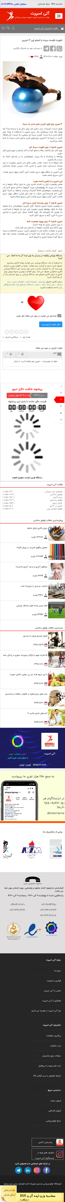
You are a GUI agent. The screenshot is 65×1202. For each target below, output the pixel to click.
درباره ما (57, 970)
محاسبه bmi (57, 4)
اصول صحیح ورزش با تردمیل (35, 635)
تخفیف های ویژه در (45, 1152)
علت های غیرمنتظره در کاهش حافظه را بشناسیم (26, 694)
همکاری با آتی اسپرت (51, 1000)
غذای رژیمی (57, 503)
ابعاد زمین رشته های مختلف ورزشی (31, 605)
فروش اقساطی (54, 1110)
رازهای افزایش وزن (54, 508)
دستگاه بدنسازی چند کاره (23, 284)
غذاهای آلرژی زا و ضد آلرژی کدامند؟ (31, 566)
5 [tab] (61, 413)
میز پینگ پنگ (48, 284)
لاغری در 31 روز (56, 505)
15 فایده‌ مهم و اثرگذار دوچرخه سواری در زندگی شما (25, 655)
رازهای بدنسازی (56, 500)
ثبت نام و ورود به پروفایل (49, 1066)
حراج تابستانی (44, 4)
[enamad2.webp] (32, 931)
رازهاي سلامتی (56, 494)
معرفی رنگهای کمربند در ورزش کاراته (31, 547)
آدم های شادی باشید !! (37, 713)
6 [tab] (61, 420)
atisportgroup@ (55, 813)
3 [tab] (61, 399)
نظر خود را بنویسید (50, 324)
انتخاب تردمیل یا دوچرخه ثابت (33, 586)
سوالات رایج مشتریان (51, 1056)
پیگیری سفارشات (53, 1035)
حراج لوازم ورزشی (53, 1121)
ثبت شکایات (55, 1046)
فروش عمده (55, 1100)
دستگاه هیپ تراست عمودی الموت (27, 477)
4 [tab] (61, 406)
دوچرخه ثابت (31, 281)
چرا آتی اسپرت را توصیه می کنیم (46, 1010)
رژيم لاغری (57, 497)
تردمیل (42, 281)
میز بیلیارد (8, 1184)
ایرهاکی (7, 284)
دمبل (38, 284)
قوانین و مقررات (54, 980)
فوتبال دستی (18, 281)
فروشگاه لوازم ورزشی (52, 1184)
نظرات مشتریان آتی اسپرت (46, 28)
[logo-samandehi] (13, 931)
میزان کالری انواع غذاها (37, 528)
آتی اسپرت (40, 13)
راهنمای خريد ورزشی (53, 491)
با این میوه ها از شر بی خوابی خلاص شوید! (28, 674)
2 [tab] (61, 393)
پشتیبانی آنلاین (45, 1142)
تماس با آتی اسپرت (52, 990)
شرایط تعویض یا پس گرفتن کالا (47, 1076)
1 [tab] (61, 386)
